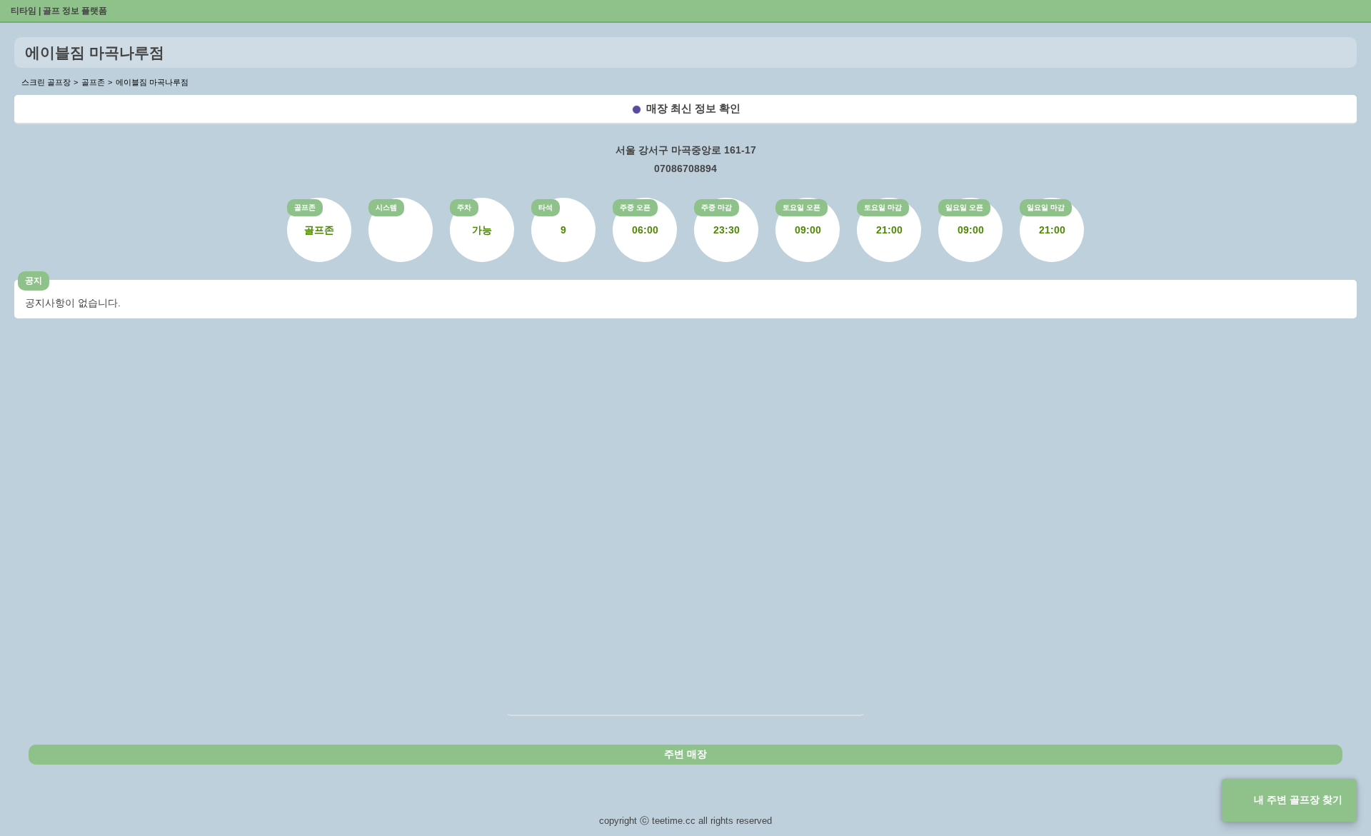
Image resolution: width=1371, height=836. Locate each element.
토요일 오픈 (801, 207)
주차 (464, 207)
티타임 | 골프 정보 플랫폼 (59, 11)
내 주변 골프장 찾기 (1298, 799)
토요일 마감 (883, 207)
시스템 (386, 207)
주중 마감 (716, 207)
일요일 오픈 (964, 207)
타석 (545, 207)
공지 (33, 281)
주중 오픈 (635, 207)
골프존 (305, 207)
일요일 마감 (1046, 207)
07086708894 (685, 168)
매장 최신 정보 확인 (693, 108)
